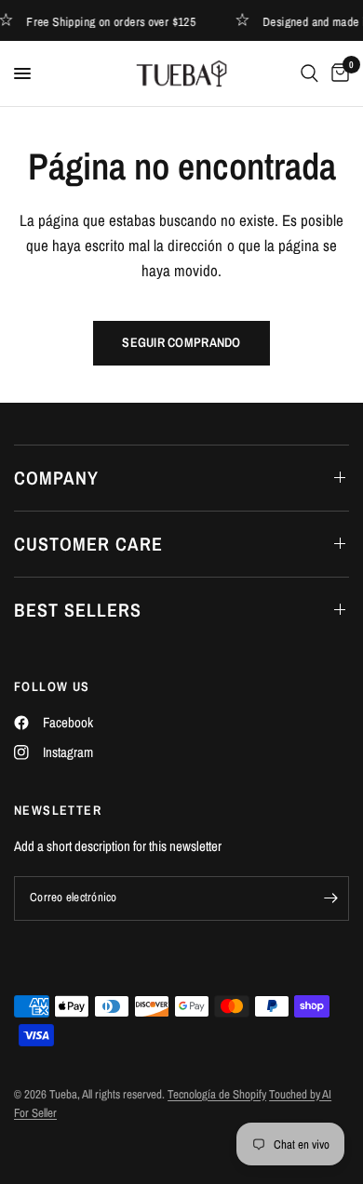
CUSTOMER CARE (88, 543)
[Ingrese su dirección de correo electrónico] (330, 898)
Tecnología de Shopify (217, 1094)
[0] (337, 73)
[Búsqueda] (309, 73)
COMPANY (56, 477)
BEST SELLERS (77, 609)
